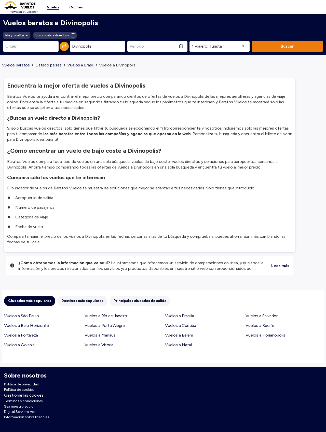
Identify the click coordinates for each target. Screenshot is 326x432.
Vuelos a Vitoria (99, 344)
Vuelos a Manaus (100, 335)
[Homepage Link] (20, 5)
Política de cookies (19, 389)
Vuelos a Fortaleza (21, 335)
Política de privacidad (21, 384)
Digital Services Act (20, 412)
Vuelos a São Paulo (21, 315)
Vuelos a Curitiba (180, 325)
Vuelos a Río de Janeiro (106, 315)
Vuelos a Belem (179, 335)
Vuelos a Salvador (262, 315)
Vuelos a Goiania (19, 344)
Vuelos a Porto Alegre (105, 325)
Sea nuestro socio (19, 406)
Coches (76, 7)
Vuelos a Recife (260, 325)
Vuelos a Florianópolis (265, 335)
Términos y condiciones (23, 401)
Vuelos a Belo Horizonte (26, 325)
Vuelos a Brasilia (179, 315)
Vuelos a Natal (178, 344)
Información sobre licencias (26, 417)
